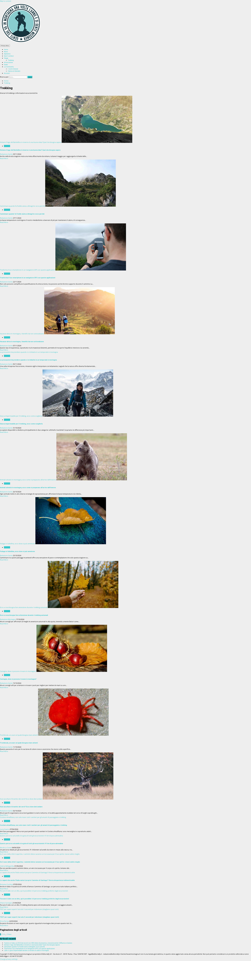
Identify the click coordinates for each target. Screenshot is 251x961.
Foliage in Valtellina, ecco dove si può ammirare (17, 544)
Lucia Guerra (5, 829)
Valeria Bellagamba (7, 866)
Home (6, 49)
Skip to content (5, 1)
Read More (4, 158)
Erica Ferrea (4, 921)
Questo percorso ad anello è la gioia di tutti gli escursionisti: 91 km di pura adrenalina (31, 836)
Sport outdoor (9, 56)
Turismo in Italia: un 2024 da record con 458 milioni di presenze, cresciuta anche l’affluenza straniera (38, 943)
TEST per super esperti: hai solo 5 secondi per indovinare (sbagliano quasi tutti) (29, 909)
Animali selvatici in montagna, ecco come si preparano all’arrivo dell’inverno (28, 480)
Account (7, 73)
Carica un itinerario (14, 71)
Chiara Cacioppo (6, 903)
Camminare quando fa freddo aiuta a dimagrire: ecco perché (22, 206)
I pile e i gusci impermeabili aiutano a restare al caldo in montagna (26, 950)
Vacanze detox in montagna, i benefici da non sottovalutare (22, 334)
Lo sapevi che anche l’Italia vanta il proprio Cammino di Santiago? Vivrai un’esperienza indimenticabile (37, 872)
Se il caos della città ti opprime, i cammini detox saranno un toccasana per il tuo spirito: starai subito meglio (40, 854)
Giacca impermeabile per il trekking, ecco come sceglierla (21, 416)
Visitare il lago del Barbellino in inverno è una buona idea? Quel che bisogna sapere (30, 142)
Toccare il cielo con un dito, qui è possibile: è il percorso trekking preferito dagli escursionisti (34, 891)
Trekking (11, 60)
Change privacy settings (9, 959)
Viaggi (6, 58)
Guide (6, 65)
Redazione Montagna (8, 619)
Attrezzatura (8, 62)
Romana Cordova (6, 884)
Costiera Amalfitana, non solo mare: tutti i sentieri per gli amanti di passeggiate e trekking (33, 817)
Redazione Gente (6, 154)
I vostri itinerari (13, 69)
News (6, 52)
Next (9, 934)
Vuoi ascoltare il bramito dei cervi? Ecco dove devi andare (21, 799)
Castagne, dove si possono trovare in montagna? (18, 671)
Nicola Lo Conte (6, 848)
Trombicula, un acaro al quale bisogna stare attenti (19, 735)
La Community (9, 67)
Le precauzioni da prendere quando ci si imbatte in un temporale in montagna (29, 352)
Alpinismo (7, 54)
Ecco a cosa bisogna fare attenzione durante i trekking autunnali (23, 607)
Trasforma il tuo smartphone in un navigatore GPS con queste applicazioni (27, 270)
